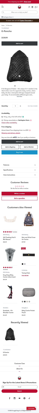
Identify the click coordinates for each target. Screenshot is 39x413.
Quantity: (5, 106)
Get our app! (31, 408)
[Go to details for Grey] (25, 264)
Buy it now (19, 152)
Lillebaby (24, 270)
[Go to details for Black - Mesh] (25, 301)
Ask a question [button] (19, 198)
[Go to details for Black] (22, 264)
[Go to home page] (19, 7)
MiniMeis (5, 308)
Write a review (19, 193)
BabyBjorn (25, 308)
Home (3, 25)
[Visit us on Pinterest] (24, 398)
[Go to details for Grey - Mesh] (22, 301)
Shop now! (27, 2)
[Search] (3, 12)
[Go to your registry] (32, 7)
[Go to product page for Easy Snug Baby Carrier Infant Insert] (10, 254)
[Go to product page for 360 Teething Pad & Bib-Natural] (10, 219)
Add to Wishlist (29, 147)
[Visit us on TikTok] (29, 398)
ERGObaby (6, 234)
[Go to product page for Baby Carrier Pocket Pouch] (29, 292)
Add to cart (19, 43)
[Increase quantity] (20, 106)
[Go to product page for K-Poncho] (10, 334)
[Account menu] (29, 7)
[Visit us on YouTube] (19, 398)
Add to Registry (10, 147)
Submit (19, 391)
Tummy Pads (26, 273)
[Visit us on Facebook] (10, 398)
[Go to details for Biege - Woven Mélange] (27, 301)
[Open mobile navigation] (3, 7)
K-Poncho (6, 352)
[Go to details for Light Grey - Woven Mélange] (29, 301)
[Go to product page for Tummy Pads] (29, 254)
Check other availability (9, 122)
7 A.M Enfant (5, 28)
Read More (19, 96)
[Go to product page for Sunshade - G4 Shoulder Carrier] (10, 292)
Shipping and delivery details (11, 133)
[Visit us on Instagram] (15, 398)
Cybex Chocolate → (26, 20)
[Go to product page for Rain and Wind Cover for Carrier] (29, 219)
